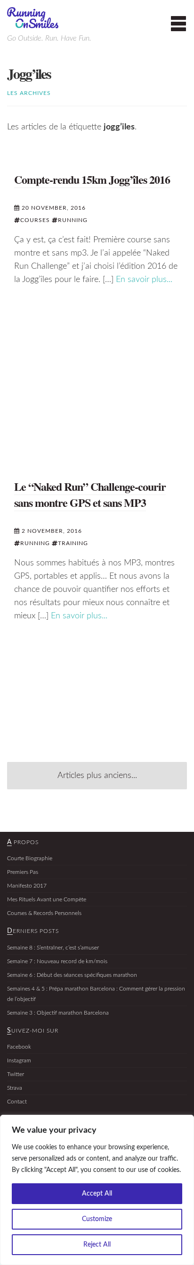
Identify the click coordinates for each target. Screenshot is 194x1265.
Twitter (15, 1074)
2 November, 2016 (51, 531)
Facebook (19, 1047)
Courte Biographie (29, 858)
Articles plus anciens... (97, 775)
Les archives (29, 93)
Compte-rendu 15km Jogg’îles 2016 (92, 179)
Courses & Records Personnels (44, 913)
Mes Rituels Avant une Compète (46, 899)
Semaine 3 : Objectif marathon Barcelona (58, 1013)
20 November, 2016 (53, 208)
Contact (17, 1101)
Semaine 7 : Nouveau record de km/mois (57, 961)
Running (73, 220)
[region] (97, 1190)
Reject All (97, 1244)
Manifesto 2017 (27, 886)
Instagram (19, 1060)
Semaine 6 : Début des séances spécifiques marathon (72, 975)
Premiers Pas (22, 872)
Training (73, 543)
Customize (97, 1219)
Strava (14, 1088)
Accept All (97, 1193)
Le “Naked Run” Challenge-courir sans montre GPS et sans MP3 (90, 494)
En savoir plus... (144, 279)
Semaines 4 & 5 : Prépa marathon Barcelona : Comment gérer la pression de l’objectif (96, 994)
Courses (35, 220)
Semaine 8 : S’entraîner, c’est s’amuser (53, 947)
